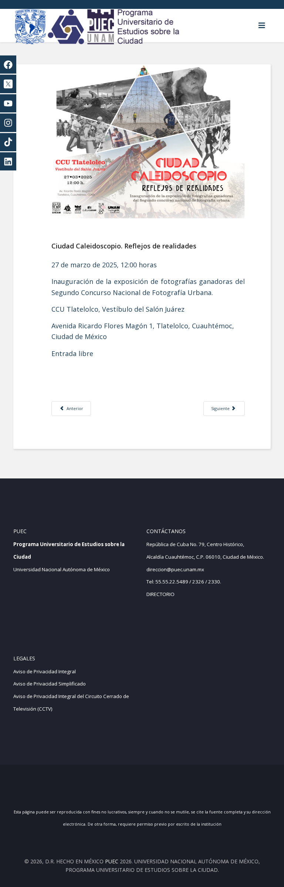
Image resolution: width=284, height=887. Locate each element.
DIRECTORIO (160, 594)
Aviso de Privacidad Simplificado (49, 683)
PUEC (111, 861)
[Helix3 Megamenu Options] (261, 25)
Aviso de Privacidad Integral (44, 671)
